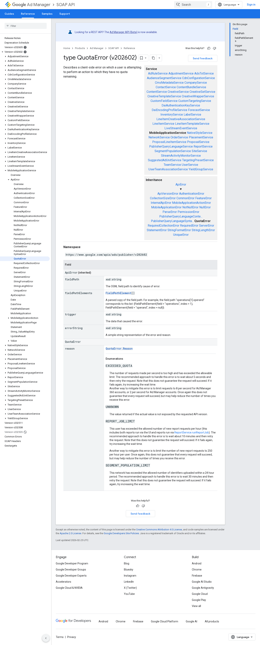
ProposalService (198, 142)
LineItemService (163, 123)
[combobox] (193, 4)
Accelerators (63, 581)
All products (212, 621)
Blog (126, 563)
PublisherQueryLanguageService (171, 146)
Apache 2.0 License (70, 533)
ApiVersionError (167, 193)
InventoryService (171, 114)
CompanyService (195, 82)
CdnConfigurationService (198, 78)
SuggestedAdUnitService (164, 160)
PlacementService (201, 137)
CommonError (185, 198)
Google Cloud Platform (164, 621)
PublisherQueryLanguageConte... (180, 216)
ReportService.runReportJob (191, 432)
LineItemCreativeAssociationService (180, 119)
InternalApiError (161, 203)
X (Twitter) (130, 587)
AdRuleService (158, 73)
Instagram (130, 575)
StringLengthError (203, 230)
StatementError (157, 230)
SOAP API (66, 4)
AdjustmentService (181, 73)
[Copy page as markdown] (153, 58)
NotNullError (190, 207)
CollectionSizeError (163, 198)
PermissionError (188, 212)
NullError (205, 207)
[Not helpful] (214, 48)
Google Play (199, 599)
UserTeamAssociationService (168, 169)
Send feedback (203, 58)
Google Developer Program (72, 563)
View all (196, 606)
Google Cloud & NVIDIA (69, 587)
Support (64, 13)
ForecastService (199, 110)
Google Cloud (200, 593)
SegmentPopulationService (173, 151)
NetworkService (159, 137)
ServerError (206, 225)
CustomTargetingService (194, 101)
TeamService (172, 165)
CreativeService (178, 92)
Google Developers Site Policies (121, 533)
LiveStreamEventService (180, 128)
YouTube (129, 593)
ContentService (157, 92)
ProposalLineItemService (169, 142)
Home (66, 48)
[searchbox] (26, 26)
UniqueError (181, 234)
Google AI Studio (202, 581)
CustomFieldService (164, 101)
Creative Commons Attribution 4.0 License (159, 529)
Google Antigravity (203, 587)
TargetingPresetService (198, 160)
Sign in (251, 4)
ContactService (166, 87)
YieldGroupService (201, 169)
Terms (60, 637)
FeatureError (203, 198)
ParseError (170, 212)
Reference (28, 13)
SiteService (199, 151)
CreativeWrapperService (198, 96)
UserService (190, 165)
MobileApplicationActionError (191, 203)
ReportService (203, 146)
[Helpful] (209, 48)
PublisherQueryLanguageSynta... (172, 221)
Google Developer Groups (71, 569)
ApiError (180, 184)
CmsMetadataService (169, 82)
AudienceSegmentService (164, 78)
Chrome (197, 569)
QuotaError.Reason (119, 348)
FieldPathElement (118, 293)
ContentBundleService (191, 87)
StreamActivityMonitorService (181, 155)
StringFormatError (179, 230)
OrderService (179, 137)
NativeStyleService (199, 133)
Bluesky (128, 569)
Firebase (197, 575)
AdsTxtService (204, 73)
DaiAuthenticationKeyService (181, 105)
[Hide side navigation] (46, 638)
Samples (47, 13)
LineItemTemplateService (192, 123)
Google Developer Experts (71, 575)
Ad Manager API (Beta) (123, 32)
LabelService (192, 114)
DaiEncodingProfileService (169, 110)
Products (80, 48)
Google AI (191, 621)
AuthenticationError (191, 193)
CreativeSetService (202, 92)
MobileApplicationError (166, 207)
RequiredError (189, 225)
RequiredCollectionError (163, 225)
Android (196, 563)
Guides (9, 13)
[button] (25, 52)
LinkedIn (129, 581)
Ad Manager (38, 4)
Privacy (71, 637)
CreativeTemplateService (164, 96)
